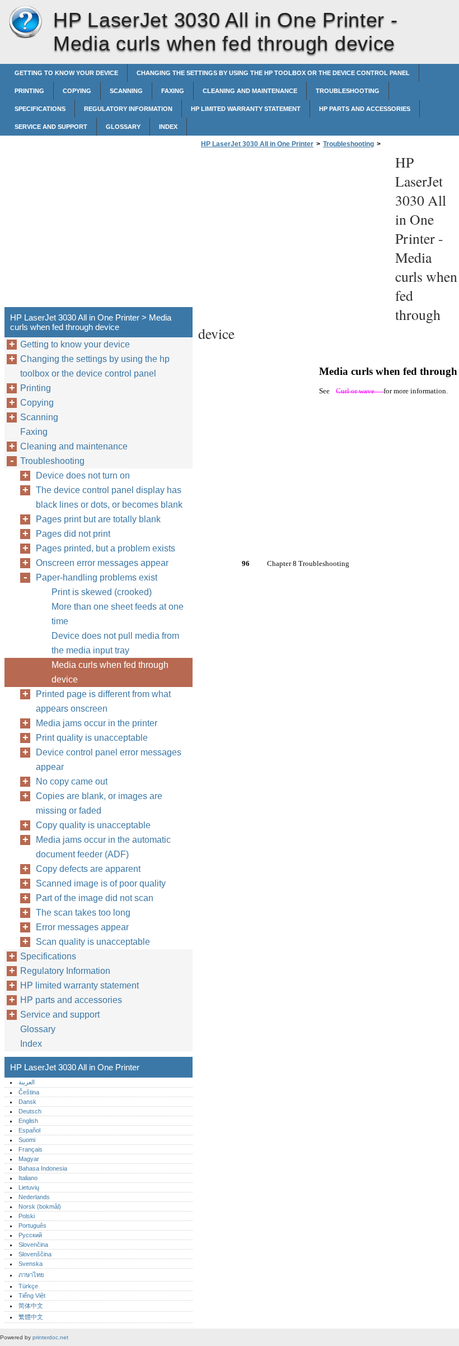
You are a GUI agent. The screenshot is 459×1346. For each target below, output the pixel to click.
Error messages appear (82, 927)
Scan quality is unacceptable (93, 941)
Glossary (123, 126)
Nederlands (34, 1197)
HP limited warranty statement (246, 108)
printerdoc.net (50, 1337)
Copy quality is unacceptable (93, 825)
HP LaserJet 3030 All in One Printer (25, 22)
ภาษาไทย (31, 1274)
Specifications (40, 108)
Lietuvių (28, 1187)
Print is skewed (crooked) (101, 592)
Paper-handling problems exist (96, 577)
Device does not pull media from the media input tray (115, 643)
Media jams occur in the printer (96, 723)
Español (29, 1130)
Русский (30, 1235)
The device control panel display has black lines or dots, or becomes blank (109, 497)
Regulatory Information (128, 108)
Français (30, 1149)
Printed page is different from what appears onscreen (103, 701)
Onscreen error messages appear (102, 563)
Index (168, 126)
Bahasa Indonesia (42, 1168)
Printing (29, 90)
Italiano (28, 1178)
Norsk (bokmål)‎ (39, 1206)
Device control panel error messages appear (108, 760)
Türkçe (28, 1286)
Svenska (30, 1263)
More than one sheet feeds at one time (117, 614)
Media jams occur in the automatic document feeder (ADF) (103, 847)
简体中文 (30, 1305)
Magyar (28, 1158)
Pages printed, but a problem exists (105, 548)
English (28, 1120)
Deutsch (29, 1111)
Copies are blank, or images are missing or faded (99, 803)
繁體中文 (30, 1316)
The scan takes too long (83, 912)
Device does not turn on (83, 475)
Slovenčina (33, 1244)
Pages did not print (73, 534)
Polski (26, 1216)
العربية (26, 1082)
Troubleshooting (348, 90)
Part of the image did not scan (94, 898)
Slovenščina (34, 1254)
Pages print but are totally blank (98, 519)
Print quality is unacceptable (92, 737)
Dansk (27, 1101)
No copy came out (71, 781)
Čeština (28, 1092)
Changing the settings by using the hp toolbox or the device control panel (273, 72)
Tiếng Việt (31, 1295)
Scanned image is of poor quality (101, 883)
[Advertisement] (292, 230)
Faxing (172, 90)
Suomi (26, 1139)
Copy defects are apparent (88, 869)
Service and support (51, 126)
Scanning (126, 90)
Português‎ (32, 1225)
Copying (77, 90)
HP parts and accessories (364, 108)
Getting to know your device (66, 72)
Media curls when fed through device (109, 672)
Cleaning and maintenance (250, 90)
